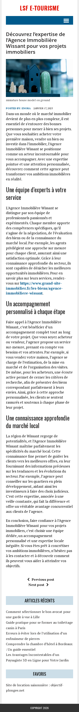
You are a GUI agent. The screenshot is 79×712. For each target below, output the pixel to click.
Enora (26, 108)
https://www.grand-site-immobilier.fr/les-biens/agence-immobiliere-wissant (34, 288)
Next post (36, 584)
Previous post (43, 579)
